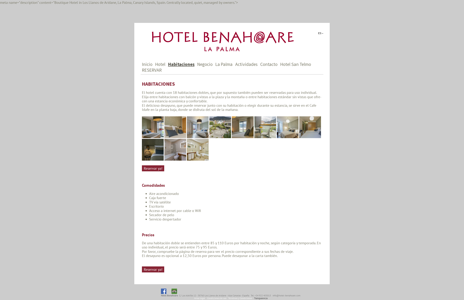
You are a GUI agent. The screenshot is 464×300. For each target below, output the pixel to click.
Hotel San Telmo (295, 64)
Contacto (268, 64)
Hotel (160, 64)
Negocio (205, 64)
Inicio (147, 64)
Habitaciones (181, 64)
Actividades (246, 64)
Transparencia (261, 298)
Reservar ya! (153, 168)
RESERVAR (152, 70)
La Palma (224, 64)
